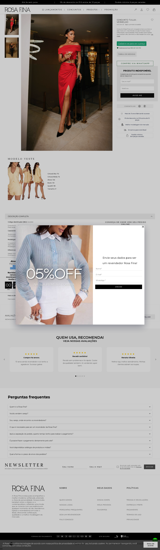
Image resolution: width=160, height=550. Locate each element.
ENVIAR (118, 287)
